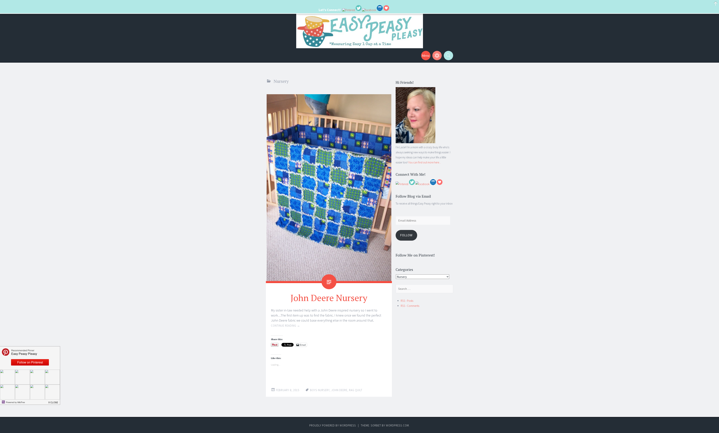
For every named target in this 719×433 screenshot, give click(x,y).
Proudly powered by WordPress (332, 425)
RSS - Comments (410, 306)
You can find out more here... (424, 162)
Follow (406, 235)
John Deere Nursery (328, 297)
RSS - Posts (407, 301)
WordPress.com (397, 425)
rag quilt (355, 390)
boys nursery (320, 390)
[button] (53, 401)
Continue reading (285, 325)
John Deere (339, 390)
